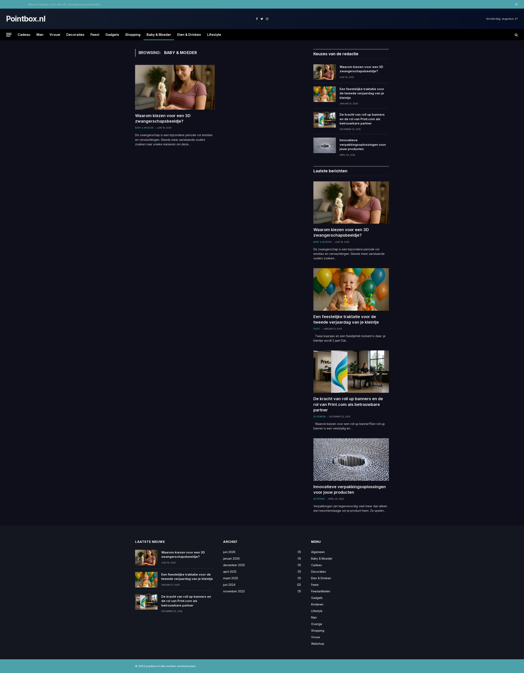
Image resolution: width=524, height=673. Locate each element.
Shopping (132, 35)
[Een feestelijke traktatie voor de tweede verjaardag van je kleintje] (324, 94)
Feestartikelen (320, 591)
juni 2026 (229, 552)
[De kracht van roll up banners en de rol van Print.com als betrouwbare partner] (324, 120)
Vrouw (55, 35)
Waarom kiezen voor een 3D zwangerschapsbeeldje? (163, 118)
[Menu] (8, 34)
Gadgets (112, 35)
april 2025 (229, 571)
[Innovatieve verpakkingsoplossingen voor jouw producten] (324, 145)
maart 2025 (230, 578)
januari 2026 (231, 558)
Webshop (317, 643)
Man (39, 35)
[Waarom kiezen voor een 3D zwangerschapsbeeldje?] (175, 87)
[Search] (516, 34)
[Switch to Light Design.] (516, 4)
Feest (94, 35)
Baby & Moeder (159, 35)
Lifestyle (214, 35)
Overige (316, 624)
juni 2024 (229, 584)
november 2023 (234, 591)
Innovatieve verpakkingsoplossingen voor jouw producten (363, 144)
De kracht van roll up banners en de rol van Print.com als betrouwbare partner (362, 119)
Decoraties (75, 35)
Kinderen (317, 604)
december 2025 (234, 565)
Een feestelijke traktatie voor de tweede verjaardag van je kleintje (72, 4)
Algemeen (319, 416)
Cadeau (24, 35)
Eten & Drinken (189, 35)
